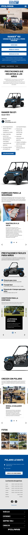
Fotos (16, 66)
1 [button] (11, 242)
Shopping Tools (8, 521)
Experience (6, 516)
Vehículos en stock (14, 54)
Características (10, 66)
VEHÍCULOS (6, 512)
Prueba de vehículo (14, 49)
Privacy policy (14, 505)
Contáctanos (14, 45)
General (3, 66)
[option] (14, 222)
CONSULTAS (6, 525)
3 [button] (16, 242)
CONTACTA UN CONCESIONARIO (14, 473)
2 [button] (14, 242)
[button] (2, 244)
